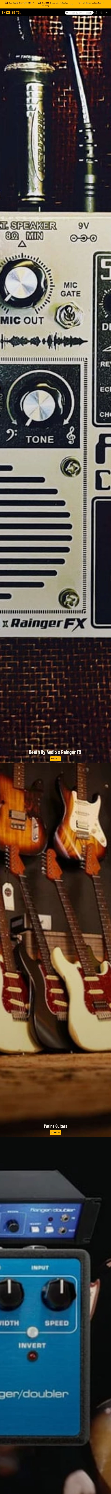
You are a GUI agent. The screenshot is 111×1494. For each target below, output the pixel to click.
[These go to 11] (11, 12)
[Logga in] (96, 12)
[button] (101, 12)
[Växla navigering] (106, 12)
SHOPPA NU (55, 759)
